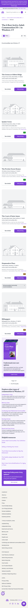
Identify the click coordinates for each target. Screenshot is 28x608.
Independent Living (7, 394)
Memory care (5, 531)
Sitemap (20, 600)
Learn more (14, 374)
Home (3, 17)
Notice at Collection (6, 583)
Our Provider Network (7, 565)
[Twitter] (15, 603)
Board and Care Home (8, 428)
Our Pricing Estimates (7, 508)
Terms (3, 591)
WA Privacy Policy (6, 586)
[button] (22, 12)
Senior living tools (6, 560)
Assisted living (5, 523)
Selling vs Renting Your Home (10, 446)
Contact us (4, 497)
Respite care (5, 537)
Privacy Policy (5, 580)
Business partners (6, 516)
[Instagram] (12, 603)
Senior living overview (7, 548)
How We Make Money (7, 505)
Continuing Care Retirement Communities (13, 411)
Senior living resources (7, 557)
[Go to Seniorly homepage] (7, 600)
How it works (5, 563)
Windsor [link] (12, 19)
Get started (14, 482)
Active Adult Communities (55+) (14, 17)
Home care (4, 534)
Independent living (6, 526)
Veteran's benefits (6, 571)
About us (4, 495)
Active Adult (5, 539)
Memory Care (5, 402)
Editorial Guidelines (6, 514)
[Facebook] (10, 603)
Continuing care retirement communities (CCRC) (13, 542)
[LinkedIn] (18, 603)
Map (25, 35)
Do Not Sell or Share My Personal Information (12, 588)
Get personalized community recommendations (10, 286)
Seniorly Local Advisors (7, 568)
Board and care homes (7, 529)
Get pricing (20, 89)
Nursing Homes (6, 419)
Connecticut (5, 19)
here (16, 5)
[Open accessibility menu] (3, 593)
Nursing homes (5, 545)
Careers (4, 500)
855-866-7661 (22, 8)
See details (8, 89)
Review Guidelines (6, 511)
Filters (6, 35)
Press (3, 503)
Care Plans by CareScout (8, 554)
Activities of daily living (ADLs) (9, 573)
